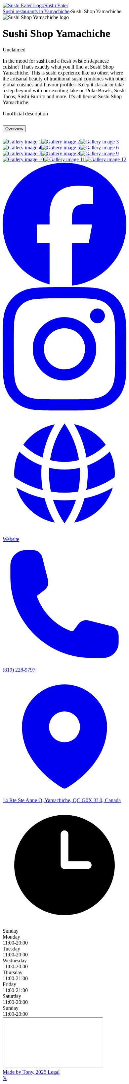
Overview (14, 128)
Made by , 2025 (24, 1072)
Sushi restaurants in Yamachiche (36, 11)
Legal (53, 1072)
